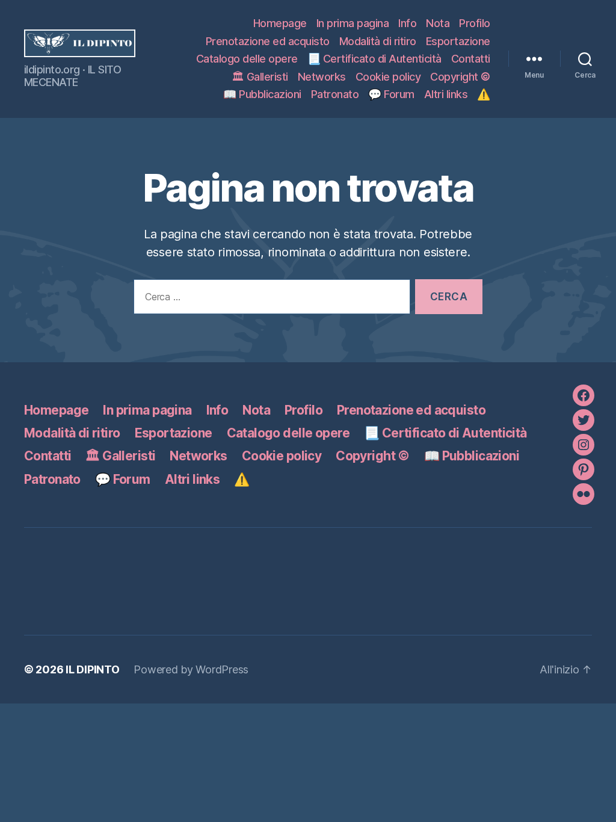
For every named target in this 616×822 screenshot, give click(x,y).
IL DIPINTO (92, 669)
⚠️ (483, 94)
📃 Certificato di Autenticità (374, 58)
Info (407, 23)
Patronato (335, 94)
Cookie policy (388, 76)
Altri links (446, 94)
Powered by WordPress (191, 669)
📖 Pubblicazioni (262, 94)
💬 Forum (391, 94)
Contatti (470, 58)
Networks (322, 76)
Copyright (460, 76)
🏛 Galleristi (260, 76)
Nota (437, 23)
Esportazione (458, 41)
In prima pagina (352, 23)
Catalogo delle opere (247, 58)
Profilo (474, 23)
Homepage (280, 23)
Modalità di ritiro (377, 41)
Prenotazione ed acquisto (268, 41)
